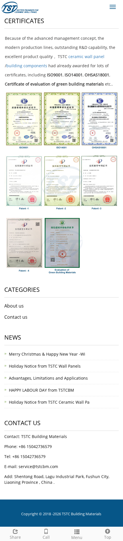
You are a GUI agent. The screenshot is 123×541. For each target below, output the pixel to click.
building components (26, 65)
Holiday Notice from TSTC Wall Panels (45, 366)
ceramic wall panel (86, 56)
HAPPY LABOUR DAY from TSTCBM (41, 390)
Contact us (15, 317)
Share (15, 537)
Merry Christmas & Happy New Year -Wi (47, 354)
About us (14, 306)
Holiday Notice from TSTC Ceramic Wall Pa (49, 402)
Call (46, 537)
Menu (76, 537)
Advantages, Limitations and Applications (48, 378)
